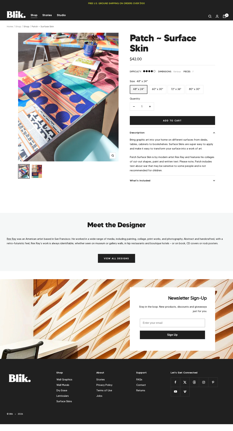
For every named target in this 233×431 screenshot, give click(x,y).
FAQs (139, 379)
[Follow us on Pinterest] (213, 382)
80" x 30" (194, 89)
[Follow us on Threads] (194, 382)
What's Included (140, 180)
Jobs (99, 395)
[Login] (217, 16)
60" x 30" (157, 89)
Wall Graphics (64, 379)
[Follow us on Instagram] (203, 382)
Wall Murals (62, 385)
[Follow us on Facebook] (175, 382)
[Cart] (224, 16)
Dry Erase (61, 390)
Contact (141, 385)
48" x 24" (138, 89)
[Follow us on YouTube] (175, 391)
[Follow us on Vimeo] (185, 391)
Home (10, 26)
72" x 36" (176, 89)
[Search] (210, 16)
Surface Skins (64, 401)
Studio (61, 15)
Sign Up (172, 334)
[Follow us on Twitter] (185, 382)
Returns (140, 390)
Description (137, 132)
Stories (47, 15)
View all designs (116, 258)
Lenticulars (62, 395)
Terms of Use (104, 390)
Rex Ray (11, 238)
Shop (34, 15)
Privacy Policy (104, 385)
